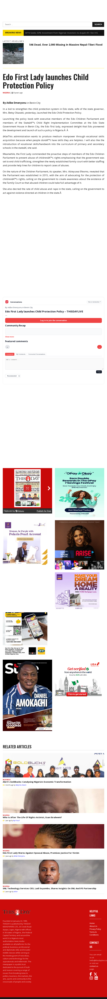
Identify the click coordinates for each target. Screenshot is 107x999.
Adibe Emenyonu (19, 856)
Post (99, 372)
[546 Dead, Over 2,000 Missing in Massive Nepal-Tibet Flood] (15, 53)
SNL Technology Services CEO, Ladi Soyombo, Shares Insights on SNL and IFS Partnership (49, 888)
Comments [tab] (9, 354)
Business (7, 780)
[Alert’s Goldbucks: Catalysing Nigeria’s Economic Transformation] (53, 765)
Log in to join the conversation (53, 320)
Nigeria (6, 93)
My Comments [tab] (20, 354)
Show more (9, 337)
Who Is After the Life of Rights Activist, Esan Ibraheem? (32, 817)
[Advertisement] (53, 275)
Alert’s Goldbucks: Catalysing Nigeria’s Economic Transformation (37, 781)
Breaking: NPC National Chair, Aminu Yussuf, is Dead (50, 32)
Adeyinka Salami (21, 785)
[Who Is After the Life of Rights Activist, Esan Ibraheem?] (53, 801)
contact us (94, 966)
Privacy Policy (95, 929)
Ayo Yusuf (16, 820)
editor (16, 892)
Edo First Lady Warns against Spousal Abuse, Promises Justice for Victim (41, 852)
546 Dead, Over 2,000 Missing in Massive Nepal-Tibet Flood (65, 44)
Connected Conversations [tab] (36, 354)
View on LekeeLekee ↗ (94, 302)
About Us (93, 926)
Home (92, 923)
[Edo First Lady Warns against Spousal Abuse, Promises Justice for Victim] (53, 836)
